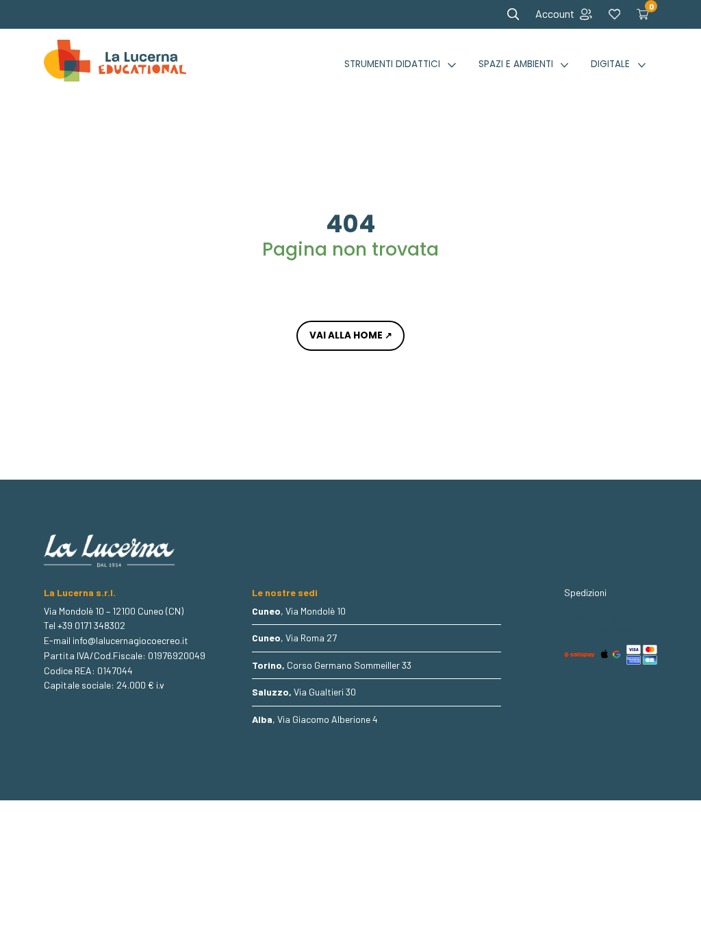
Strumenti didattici (392, 64)
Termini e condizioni (603, 606)
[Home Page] (115, 64)
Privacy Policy (593, 617)
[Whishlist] (614, 14)
